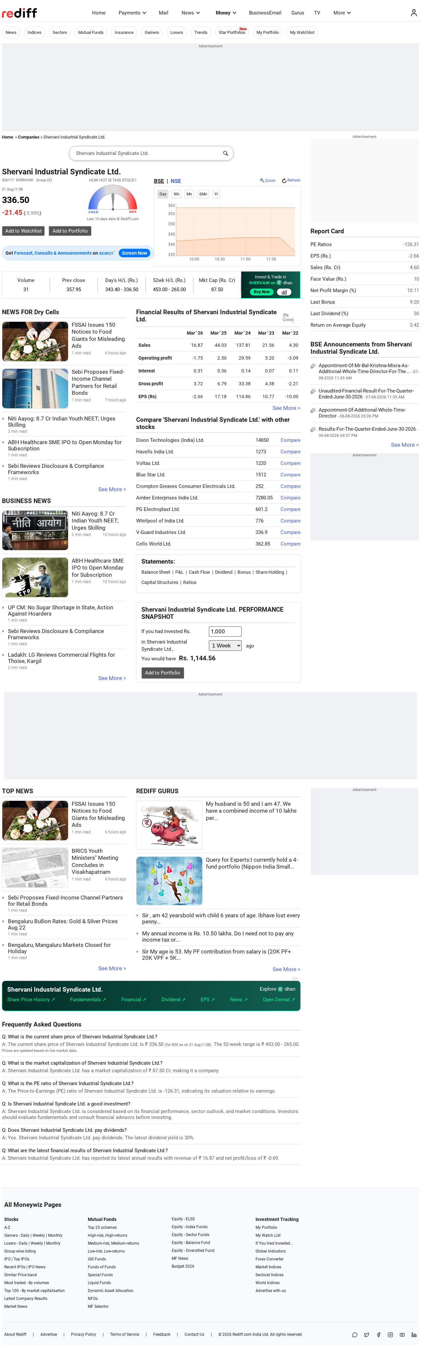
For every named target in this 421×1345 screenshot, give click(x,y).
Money (223, 13)
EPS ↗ (208, 999)
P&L (179, 572)
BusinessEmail (265, 13)
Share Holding (270, 572)
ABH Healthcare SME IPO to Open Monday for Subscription (98, 568)
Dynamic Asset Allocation (111, 1290)
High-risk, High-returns (107, 1235)
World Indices (268, 1283)
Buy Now (262, 292)
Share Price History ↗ (31, 999)
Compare (291, 440)
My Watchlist (302, 32)
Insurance (124, 32)
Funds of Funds (102, 1267)
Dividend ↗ (173, 999)
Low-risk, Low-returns (106, 1251)
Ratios (189, 582)
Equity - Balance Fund (191, 1242)
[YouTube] (402, 1335)
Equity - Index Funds (190, 1227)
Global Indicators (271, 1251)
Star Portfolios (232, 32)
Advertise (48, 1334)
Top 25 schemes (102, 1227)
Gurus (297, 13)
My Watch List (268, 1235)
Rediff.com (242, 1334)
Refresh (294, 180)
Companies (28, 137)
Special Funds (100, 1275)
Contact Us (194, 1334)
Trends (201, 32)
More (339, 13)
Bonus (244, 572)
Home (99, 13)
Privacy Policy (83, 1334)
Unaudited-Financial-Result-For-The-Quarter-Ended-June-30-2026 (366, 394)
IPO (7, 1259)
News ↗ (239, 999)
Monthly (55, 1235)
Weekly (39, 1235)
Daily (25, 1235)
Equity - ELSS (183, 1219)
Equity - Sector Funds (190, 1234)
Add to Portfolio (162, 673)
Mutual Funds (91, 32)
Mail (163, 13)
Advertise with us (271, 1290)
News (188, 13)
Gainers (152, 32)
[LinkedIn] (414, 1335)
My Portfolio (268, 32)
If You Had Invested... (274, 1243)
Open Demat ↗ (279, 999)
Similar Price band (20, 1275)
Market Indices (268, 1267)
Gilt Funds (97, 1259)
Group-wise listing (20, 1251)
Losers (176, 32)
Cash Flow (199, 572)
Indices (34, 32)
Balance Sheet (155, 572)
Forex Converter (270, 1259)
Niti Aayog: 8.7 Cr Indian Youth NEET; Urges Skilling (95, 521)
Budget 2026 (183, 1266)
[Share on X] (366, 1335)
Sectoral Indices (270, 1275)
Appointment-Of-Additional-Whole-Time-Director (362, 413)
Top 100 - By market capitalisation (34, 1290)
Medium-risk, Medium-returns (113, 1243)
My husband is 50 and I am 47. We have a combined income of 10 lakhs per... (251, 811)
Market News (15, 1306)
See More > (112, 489)
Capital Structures (159, 582)
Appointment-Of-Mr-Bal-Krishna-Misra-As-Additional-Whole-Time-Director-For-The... (369, 371)
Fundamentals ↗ (88, 999)
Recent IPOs (14, 1267)
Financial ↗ (134, 999)
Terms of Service (124, 1334)
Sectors (60, 32)
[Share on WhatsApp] (355, 1335)
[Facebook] (378, 1335)
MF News (180, 1258)
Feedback (161, 1334)
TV (317, 13)
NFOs (93, 1298)
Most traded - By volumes (26, 1283)
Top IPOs (21, 1259)
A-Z (7, 1227)
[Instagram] (390, 1335)
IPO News (36, 1267)
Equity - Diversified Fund (193, 1250)
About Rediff (15, 1334)
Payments (129, 13)
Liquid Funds (99, 1283)
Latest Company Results (25, 1298)
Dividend (224, 572)
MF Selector (98, 1306)
